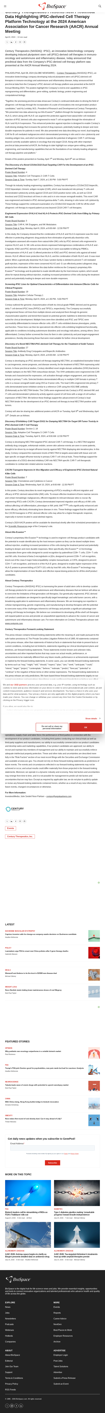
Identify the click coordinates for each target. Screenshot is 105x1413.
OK (85, 727)
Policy (8, 948)
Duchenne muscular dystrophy (20, 931)
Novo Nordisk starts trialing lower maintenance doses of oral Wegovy (33, 990)
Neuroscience (11, 1082)
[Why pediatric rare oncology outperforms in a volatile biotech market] (94, 1053)
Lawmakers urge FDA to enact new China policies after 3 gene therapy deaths (36, 951)
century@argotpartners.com (58, 796)
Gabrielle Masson (11, 954)
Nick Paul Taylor (10, 993)
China (7, 1099)
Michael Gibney (10, 976)
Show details (91, 718)
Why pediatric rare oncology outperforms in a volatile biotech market (33, 1051)
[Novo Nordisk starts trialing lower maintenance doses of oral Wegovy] (94, 991)
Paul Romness (10, 1054)
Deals (8, 970)
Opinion (8, 1048)
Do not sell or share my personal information (52, 727)
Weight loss (11, 987)
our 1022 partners (18, 685)
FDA (6, 1065)
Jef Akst (29, 1218)
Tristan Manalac (10, 1122)
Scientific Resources (17, 526)
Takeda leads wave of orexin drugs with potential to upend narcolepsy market (37, 1085)
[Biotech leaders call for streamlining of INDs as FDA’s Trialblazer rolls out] (28, 1193)
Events (10, 828)
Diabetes (58, 1209)
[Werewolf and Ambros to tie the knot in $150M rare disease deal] (94, 975)
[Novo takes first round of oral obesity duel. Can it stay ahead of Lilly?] (94, 1120)
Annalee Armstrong (11, 1105)
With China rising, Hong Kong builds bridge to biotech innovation (32, 1102)
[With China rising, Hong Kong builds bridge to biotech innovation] (94, 1103)
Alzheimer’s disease (14, 1251)
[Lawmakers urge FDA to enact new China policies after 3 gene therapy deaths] (94, 953)
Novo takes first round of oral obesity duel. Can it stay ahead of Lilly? (33, 1119)
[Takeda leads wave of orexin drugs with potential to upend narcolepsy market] (94, 1086)
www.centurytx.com (14, 623)
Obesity (9, 1115)
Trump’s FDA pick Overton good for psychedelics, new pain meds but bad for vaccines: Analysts (44, 1068)
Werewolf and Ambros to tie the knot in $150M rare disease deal (31, 973)
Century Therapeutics (67, 73)
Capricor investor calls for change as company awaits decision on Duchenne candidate (40, 934)
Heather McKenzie (11, 937)
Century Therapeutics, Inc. (20, 836)
